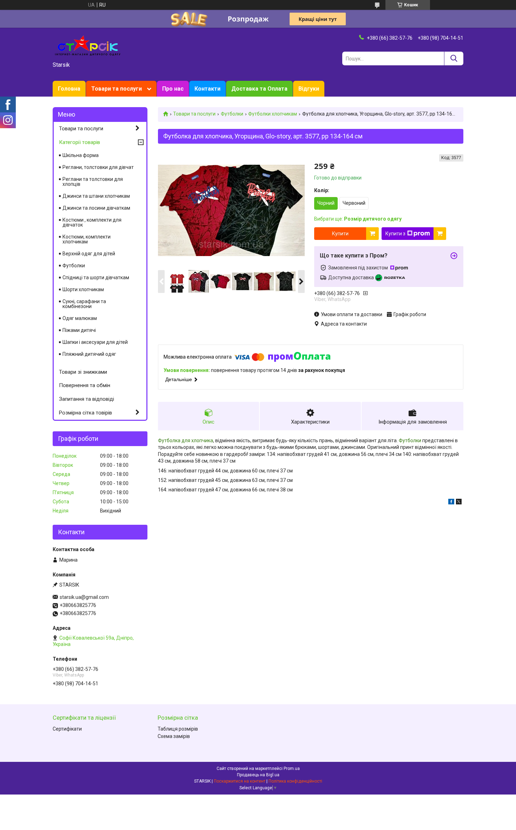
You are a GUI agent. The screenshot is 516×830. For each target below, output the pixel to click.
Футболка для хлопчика (185, 440)
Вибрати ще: (358, 219)
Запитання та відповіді (86, 399)
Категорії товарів (79, 142)
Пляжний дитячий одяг (89, 354)
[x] (459, 502)
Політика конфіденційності (295, 781)
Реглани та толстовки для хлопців (92, 181)
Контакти (207, 88)
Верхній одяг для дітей (88, 253)
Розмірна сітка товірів (85, 413)
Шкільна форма (80, 155)
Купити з (395, 233)
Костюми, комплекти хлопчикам (86, 239)
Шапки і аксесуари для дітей (95, 342)
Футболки (232, 113)
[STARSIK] (88, 45)
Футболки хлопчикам (272, 113)
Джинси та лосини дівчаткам (96, 208)
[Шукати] (453, 58)
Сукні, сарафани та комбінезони (84, 304)
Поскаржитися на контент (239, 781)
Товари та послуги (116, 88)
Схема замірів (174, 736)
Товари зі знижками (83, 372)
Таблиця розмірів (178, 729)
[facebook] (451, 502)
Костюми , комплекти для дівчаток (91, 222)
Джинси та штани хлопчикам (96, 196)
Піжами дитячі (79, 330)
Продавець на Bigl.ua (258, 774)
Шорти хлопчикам (83, 289)
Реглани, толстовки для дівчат (98, 167)
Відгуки (308, 88)
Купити (340, 233)
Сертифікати (67, 729)
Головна (69, 88)
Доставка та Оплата (259, 88)
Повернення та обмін (84, 385)
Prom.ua (292, 768)
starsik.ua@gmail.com (84, 597)
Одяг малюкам (79, 318)
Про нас (173, 88)
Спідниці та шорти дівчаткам (95, 277)
